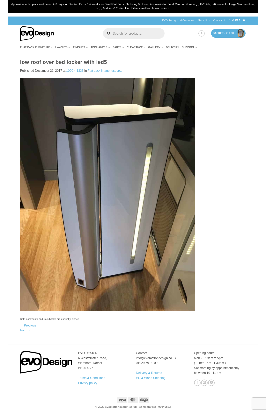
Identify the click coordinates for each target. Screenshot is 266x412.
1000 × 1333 (75, 70)
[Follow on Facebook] (229, 20)
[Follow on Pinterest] (244, 20)
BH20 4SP (85, 368)
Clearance (135, 47)
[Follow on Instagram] (233, 20)
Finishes (79, 47)
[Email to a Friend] (204, 383)
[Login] (201, 33)
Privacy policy (87, 383)
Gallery (154, 47)
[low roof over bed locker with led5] (107, 194)
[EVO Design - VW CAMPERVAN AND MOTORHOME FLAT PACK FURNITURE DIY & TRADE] (57, 33)
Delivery (172, 47)
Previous (28, 325)
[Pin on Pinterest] (211, 383)
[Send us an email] (236, 20)
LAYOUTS (61, 47)
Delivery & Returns (149, 372)
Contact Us (219, 20)
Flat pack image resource (105, 70)
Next (25, 330)
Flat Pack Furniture (35, 47)
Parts (117, 47)
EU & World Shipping (151, 378)
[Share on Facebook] (197, 383)
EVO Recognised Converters (178, 20)
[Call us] (240, 20)
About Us (202, 20)
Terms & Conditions (91, 378)
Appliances (99, 47)
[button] (228, 33)
